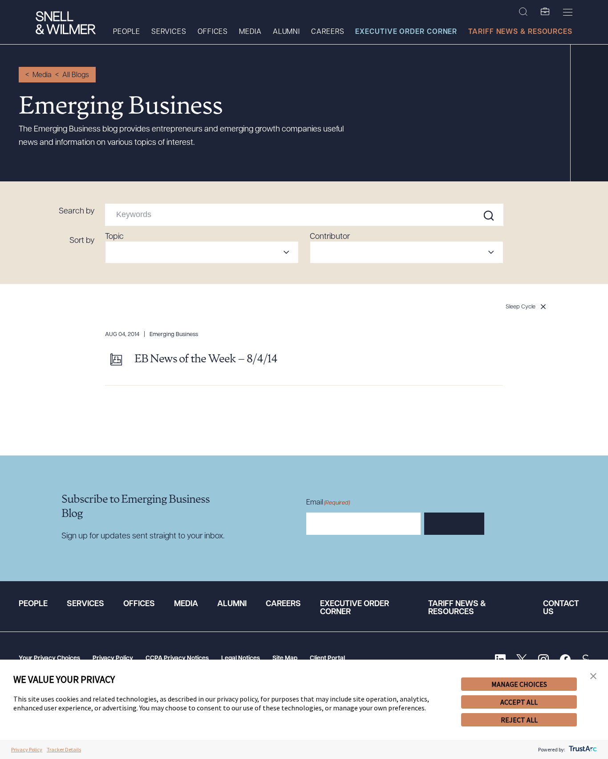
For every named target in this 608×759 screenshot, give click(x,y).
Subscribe (454, 524)
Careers (327, 32)
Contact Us (561, 608)
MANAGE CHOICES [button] (519, 684)
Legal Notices (240, 658)
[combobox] (202, 252)
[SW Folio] (545, 12)
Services (168, 32)
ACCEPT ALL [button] (519, 701)
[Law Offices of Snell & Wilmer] (66, 24)
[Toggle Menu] (567, 12)
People (126, 32)
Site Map (284, 658)
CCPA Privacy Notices (177, 658)
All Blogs (75, 75)
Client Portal (327, 658)
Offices (213, 32)
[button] (593, 676)
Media (250, 32)
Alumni (286, 32)
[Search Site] (523, 12)
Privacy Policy (113, 658)
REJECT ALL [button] (519, 719)
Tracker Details (64, 749)
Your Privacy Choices (49, 658)
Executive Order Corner (406, 32)
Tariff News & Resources (520, 32)
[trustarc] (582, 749)
